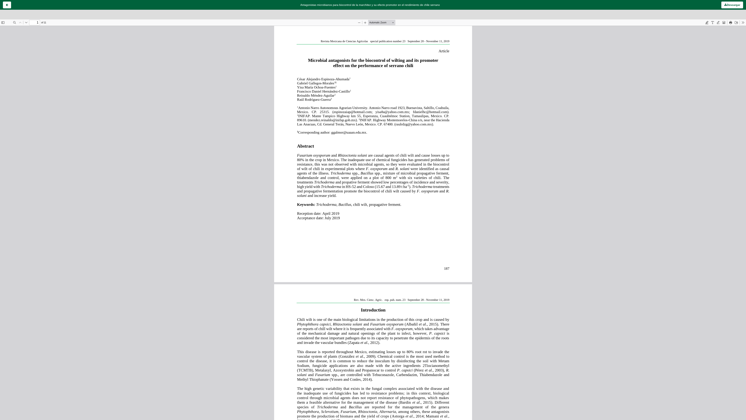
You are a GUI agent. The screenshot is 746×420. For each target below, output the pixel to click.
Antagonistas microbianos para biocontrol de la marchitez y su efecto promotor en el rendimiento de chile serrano (370, 4)
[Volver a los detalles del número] (7, 5)
